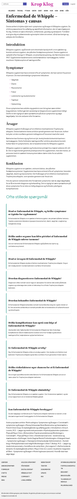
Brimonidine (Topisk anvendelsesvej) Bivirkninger (43, 433)
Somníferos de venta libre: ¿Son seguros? (40, 446)
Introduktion (56, 428)
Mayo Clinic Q (39, 449)
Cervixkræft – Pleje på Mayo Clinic (19, 436)
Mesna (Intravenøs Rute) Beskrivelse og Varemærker (46, 425)
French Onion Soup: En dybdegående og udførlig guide (28, 428)
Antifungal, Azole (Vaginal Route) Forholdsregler (37, 438)
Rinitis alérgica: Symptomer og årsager (41, 422)
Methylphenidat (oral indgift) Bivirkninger (27, 443)
